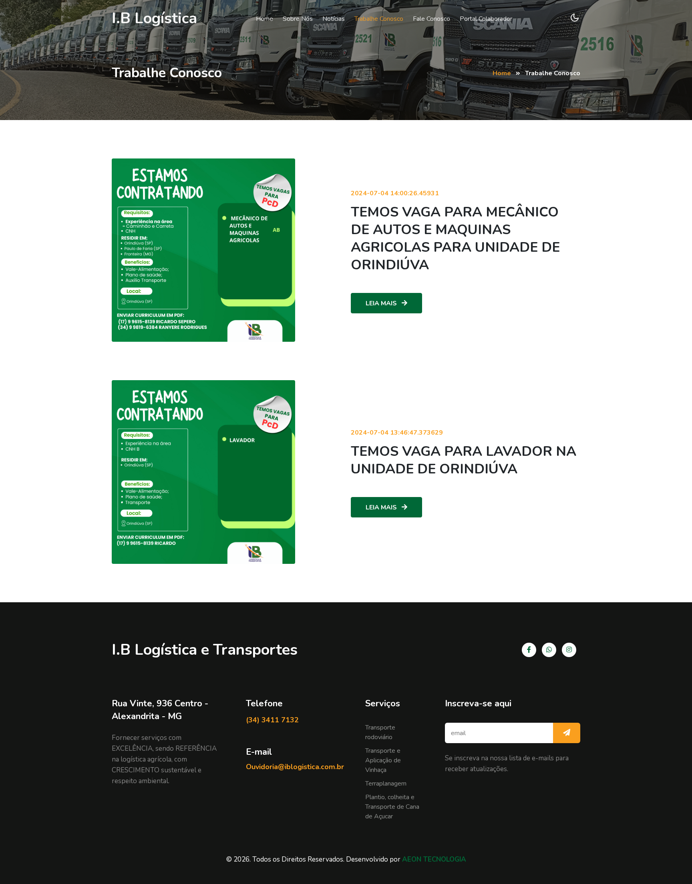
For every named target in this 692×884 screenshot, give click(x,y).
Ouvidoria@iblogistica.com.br (295, 767)
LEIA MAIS (382, 303)
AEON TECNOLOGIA (434, 859)
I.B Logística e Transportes (205, 649)
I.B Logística (154, 18)
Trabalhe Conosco (378, 18)
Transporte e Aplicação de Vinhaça (383, 760)
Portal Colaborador (486, 18)
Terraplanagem (385, 783)
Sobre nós (298, 18)
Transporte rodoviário (380, 732)
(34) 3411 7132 (272, 720)
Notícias (333, 18)
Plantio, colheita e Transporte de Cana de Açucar (392, 807)
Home (264, 18)
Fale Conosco (431, 18)
